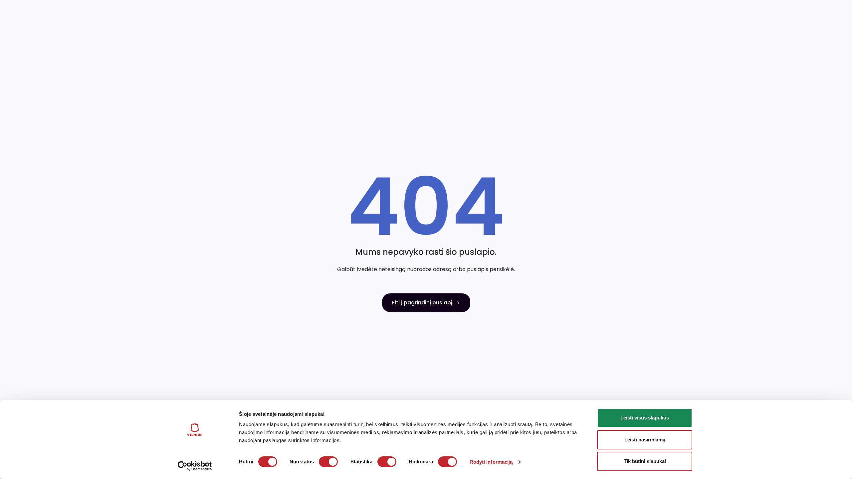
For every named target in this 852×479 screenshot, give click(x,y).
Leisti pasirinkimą (644, 439)
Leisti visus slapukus (644, 417)
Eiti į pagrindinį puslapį (422, 302)
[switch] (328, 461)
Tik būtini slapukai (645, 461)
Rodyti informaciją (491, 462)
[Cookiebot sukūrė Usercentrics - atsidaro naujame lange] (195, 466)
